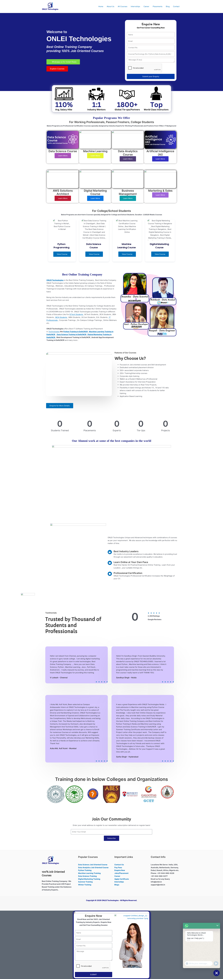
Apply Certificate (121, 879)
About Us (110, 6)
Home (100, 6)
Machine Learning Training (89, 873)
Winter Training (84, 885)
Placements (157, 6)
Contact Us (119, 865)
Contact (176, 6)
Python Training (85, 870)
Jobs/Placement (121, 873)
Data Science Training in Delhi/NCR (71, 334)
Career (146, 6)
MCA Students (61, 317)
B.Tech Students (76, 314)
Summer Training (85, 882)
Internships (135, 6)
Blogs (116, 885)
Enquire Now (119, 870)
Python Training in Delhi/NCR (75, 331)
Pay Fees (118, 867)
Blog (168, 6)
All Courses (122, 6)
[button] (49, 794)
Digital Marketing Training (89, 879)
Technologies (54, 331)
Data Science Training (87, 876)
